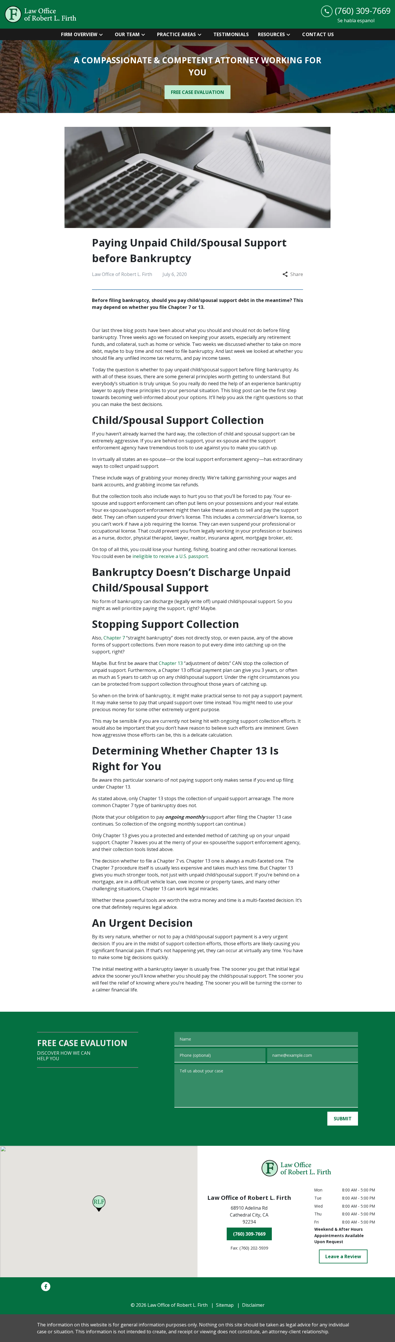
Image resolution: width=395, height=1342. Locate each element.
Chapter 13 (171, 663)
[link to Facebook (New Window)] (45, 1286)
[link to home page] (40, 14)
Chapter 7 (114, 638)
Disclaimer (253, 1305)
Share (296, 274)
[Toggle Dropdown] (102, 34)
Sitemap (225, 1305)
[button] (98, 1203)
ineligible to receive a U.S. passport (170, 556)
